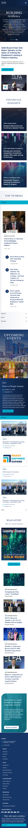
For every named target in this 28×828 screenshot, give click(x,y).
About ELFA (6, 765)
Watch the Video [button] (7, 69)
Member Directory (7, 797)
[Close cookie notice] (26, 814)
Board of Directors (7, 770)
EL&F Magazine (7, 781)
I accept (5, 825)
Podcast (5, 788)
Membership (6, 794)
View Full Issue (14, 564)
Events (4, 756)
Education (5, 759)
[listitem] (14, 119)
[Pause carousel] (17, 39)
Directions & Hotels (7, 772)
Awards (4, 767)
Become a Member (11, 727)
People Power (6, 799)
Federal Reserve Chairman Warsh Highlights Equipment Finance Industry (13, 241)
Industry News (6, 783)
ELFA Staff (5, 775)
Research (5, 754)
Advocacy (5, 751)
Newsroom (5, 786)
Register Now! (8, 411)
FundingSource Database (9, 806)
